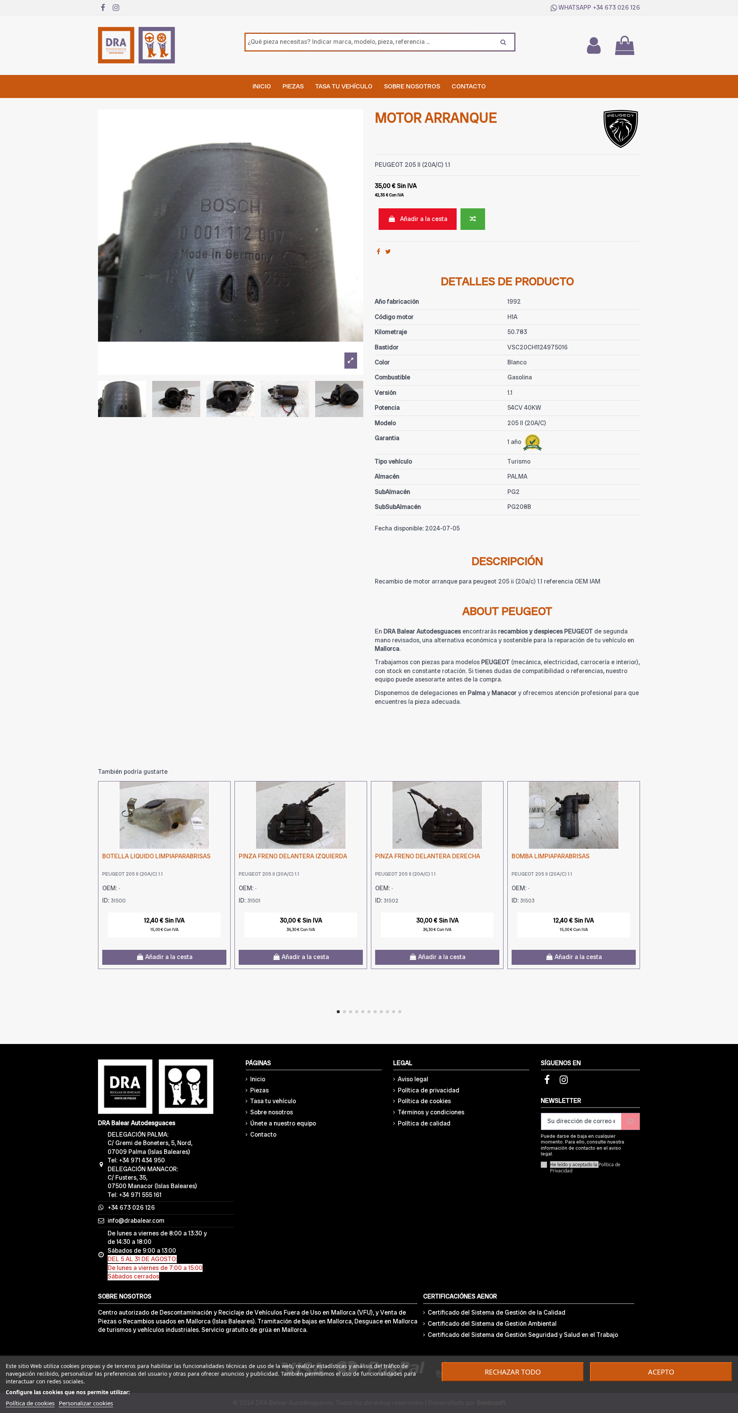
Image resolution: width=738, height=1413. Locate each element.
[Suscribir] (630, 1121)
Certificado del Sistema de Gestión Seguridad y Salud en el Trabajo (523, 1335)
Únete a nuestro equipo (283, 1123)
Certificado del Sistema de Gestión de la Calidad (496, 1312)
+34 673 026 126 (616, 7)
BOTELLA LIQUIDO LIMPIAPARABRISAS (156, 856)
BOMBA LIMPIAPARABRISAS (551, 856)
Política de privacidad (428, 1090)
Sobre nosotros (271, 1112)
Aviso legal (413, 1079)
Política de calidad (424, 1123)
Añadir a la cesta (423, 219)
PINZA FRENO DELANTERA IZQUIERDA (293, 856)
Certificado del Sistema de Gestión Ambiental (492, 1324)
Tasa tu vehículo (273, 1101)
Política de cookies (424, 1101)
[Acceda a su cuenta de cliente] (593, 45)
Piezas (259, 1090)
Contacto (263, 1134)
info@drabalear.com (136, 1221)
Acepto (661, 1371)
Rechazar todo (513, 1371)
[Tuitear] (388, 252)
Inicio (257, 1079)
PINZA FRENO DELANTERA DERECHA (427, 856)
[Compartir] (378, 252)
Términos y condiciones (431, 1112)
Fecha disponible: (399, 528)
